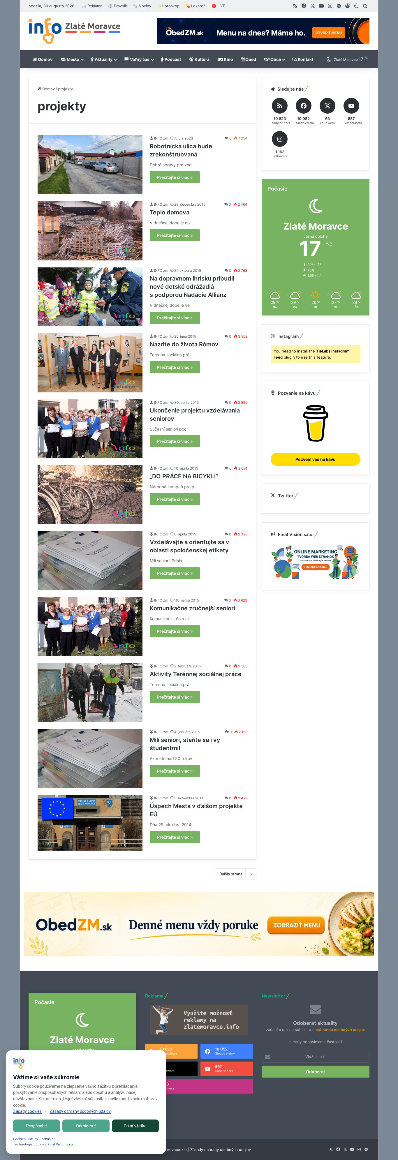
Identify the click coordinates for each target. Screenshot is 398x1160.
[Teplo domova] (90, 230)
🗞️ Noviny (142, 5)
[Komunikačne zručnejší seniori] (90, 626)
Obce (275, 59)
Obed (250, 59)
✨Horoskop (168, 5)
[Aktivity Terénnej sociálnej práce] (90, 692)
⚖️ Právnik (117, 5)
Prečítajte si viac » (175, 177)
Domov (44, 59)
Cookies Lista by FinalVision (34, 1139)
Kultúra (201, 59)
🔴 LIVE (218, 5)
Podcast (172, 59)
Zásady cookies (27, 1111)
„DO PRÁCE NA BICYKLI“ (184, 476)
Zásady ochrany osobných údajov (220, 1149)
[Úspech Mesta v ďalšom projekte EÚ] (90, 823)
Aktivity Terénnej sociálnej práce (196, 674)
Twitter (285, 495)
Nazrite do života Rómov (184, 344)
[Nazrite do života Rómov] (90, 362)
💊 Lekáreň (195, 5)
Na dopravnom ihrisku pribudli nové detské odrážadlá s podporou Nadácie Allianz (192, 286)
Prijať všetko (135, 1126)
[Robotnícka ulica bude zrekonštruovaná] (90, 164)
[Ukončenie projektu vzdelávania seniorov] (90, 428)
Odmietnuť (86, 1126)
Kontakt (305, 59)
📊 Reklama (92, 5)
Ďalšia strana (230, 874)
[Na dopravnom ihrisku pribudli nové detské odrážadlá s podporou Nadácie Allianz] (90, 296)
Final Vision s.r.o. (61, 1144)
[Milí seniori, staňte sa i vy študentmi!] (90, 758)
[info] (74, 31)
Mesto (72, 59)
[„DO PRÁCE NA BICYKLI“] (90, 494)
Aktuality (103, 59)
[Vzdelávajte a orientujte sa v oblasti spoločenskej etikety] (90, 560)
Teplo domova (169, 212)
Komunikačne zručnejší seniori (192, 608)
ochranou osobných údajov (340, 1029)
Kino (228, 59)
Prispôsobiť (36, 1126)
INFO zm (161, 138)
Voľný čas (139, 59)
